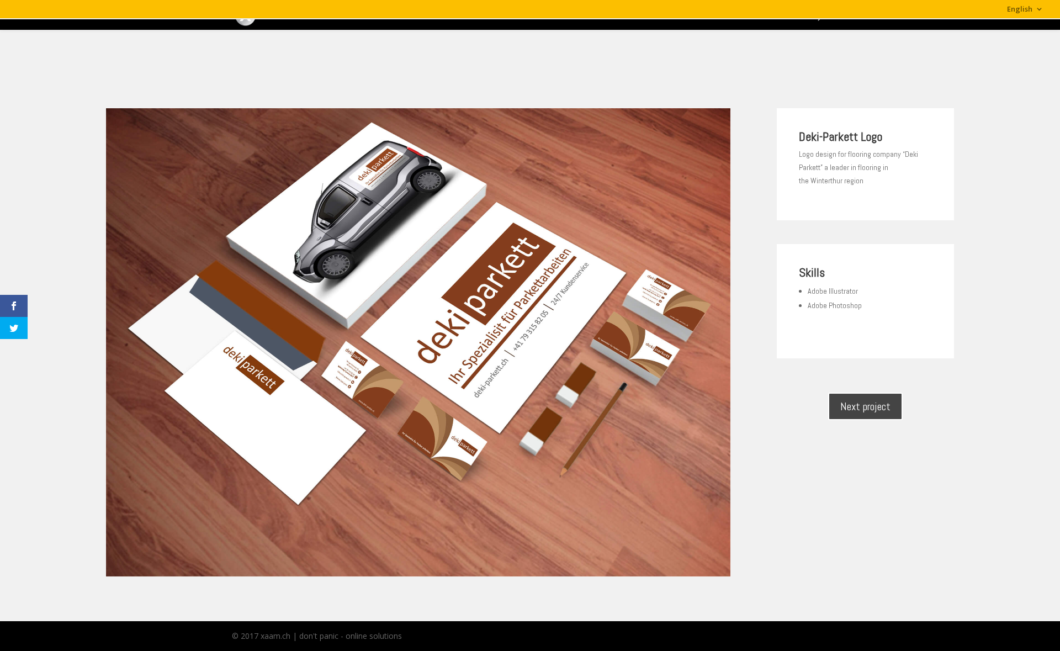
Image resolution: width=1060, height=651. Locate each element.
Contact (790, 15)
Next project (865, 406)
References (739, 15)
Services (688, 15)
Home (598, 15)
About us (641, 15)
